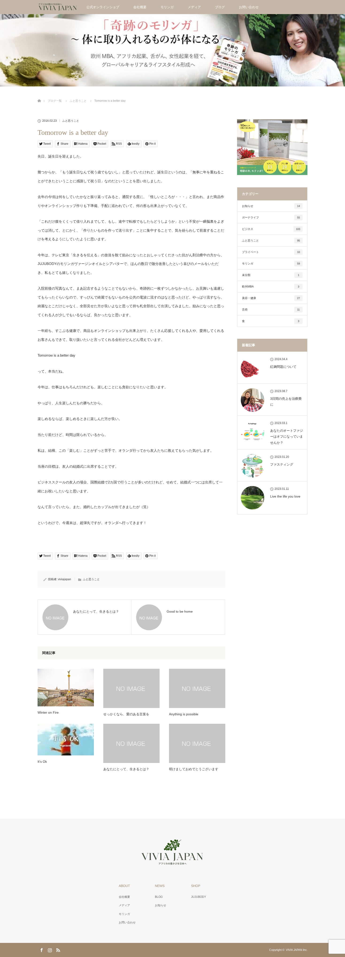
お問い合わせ (249, 7)
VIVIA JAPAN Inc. (296, 950)
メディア (194, 7)
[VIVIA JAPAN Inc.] (172, 862)
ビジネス (271, 229)
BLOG (159, 897)
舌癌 (271, 309)
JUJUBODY (198, 897)
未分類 (270, 275)
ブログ (220, 7)
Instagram (49, 949)
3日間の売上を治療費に (286, 401)
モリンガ (167, 7)
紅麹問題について (283, 367)
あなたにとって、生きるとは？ (126, 769)
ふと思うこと (70, 120)
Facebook (41, 949)
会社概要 (139, 7)
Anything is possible (183, 714)
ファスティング (281, 464)
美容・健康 (271, 298)
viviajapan (64, 579)
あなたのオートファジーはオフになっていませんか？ (286, 436)
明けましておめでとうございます (193, 769)
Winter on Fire (48, 712)
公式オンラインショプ (102, 7)
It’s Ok (42, 761)
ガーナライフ (271, 217)
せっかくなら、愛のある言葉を (126, 714)
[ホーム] (39, 95)
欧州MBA (270, 286)
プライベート (271, 252)
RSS (57, 949)
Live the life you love (285, 496)
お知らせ (271, 206)
